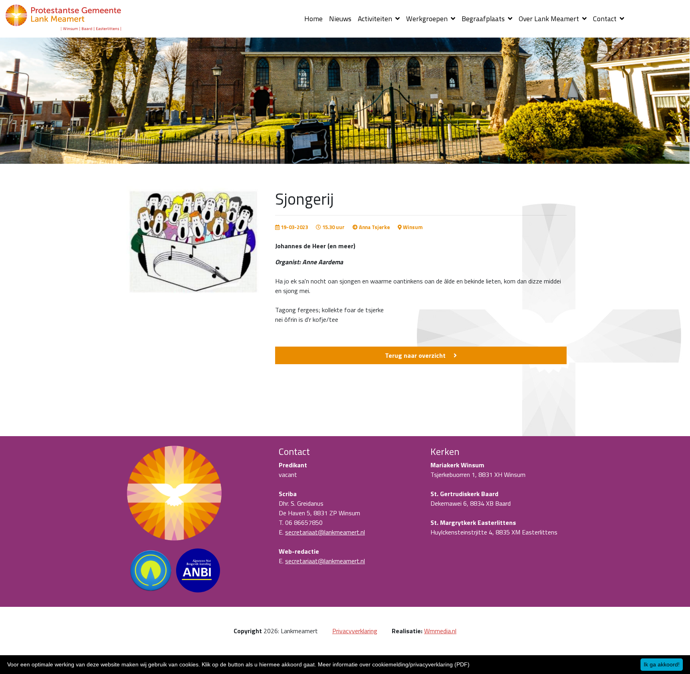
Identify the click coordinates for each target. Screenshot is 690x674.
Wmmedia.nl (440, 631)
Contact (605, 18)
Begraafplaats (484, 18)
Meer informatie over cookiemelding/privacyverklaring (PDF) (394, 664)
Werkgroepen (427, 18)
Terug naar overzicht (415, 355)
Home (313, 18)
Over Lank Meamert (550, 18)
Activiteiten (376, 18)
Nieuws (340, 18)
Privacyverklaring (354, 631)
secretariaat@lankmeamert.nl (325, 532)
